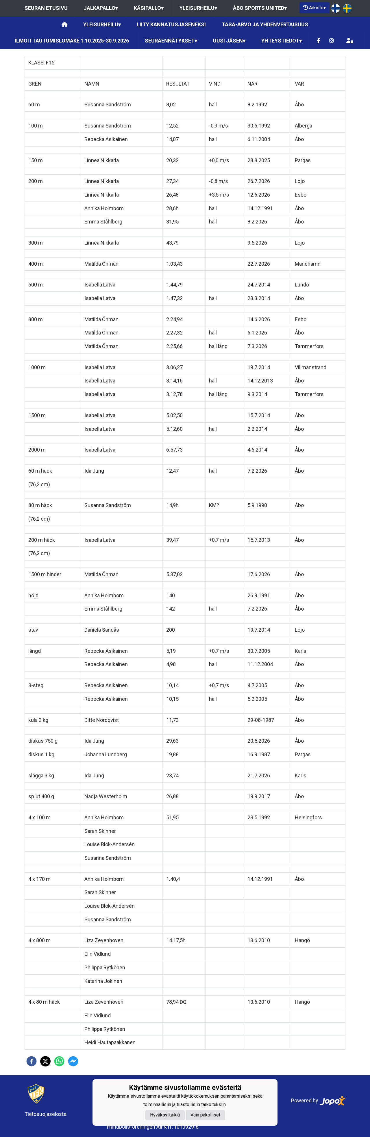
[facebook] (31, 1061)
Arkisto (317, 7)
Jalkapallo (101, 8)
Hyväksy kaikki (165, 1115)
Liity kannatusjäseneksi (171, 24)
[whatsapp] (59, 1061)
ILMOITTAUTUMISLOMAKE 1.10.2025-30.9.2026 (72, 41)
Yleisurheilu (198, 8)
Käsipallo (149, 8)
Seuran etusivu (46, 8)
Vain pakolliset (205, 1115)
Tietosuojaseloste (45, 1114)
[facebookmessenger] (73, 1061)
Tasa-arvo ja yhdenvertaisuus (265, 24)
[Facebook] (318, 41)
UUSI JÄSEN (229, 41)
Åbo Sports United (260, 8)
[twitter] (45, 1061)
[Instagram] (331, 41)
